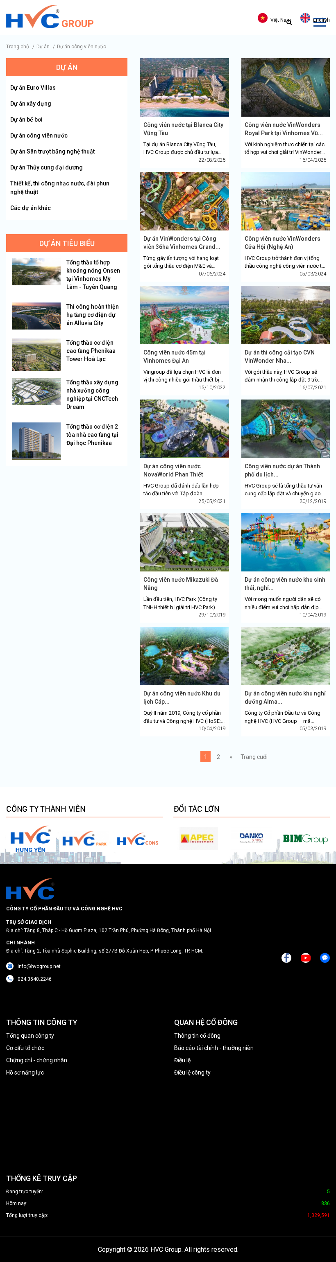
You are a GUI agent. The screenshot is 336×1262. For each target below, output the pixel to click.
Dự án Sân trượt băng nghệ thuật (52, 151)
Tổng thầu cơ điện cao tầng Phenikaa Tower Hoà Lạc (91, 350)
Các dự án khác (30, 208)
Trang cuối (254, 757)
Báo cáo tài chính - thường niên (214, 1048)
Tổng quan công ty (30, 1035)
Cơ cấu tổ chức (25, 1048)
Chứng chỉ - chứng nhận (36, 1060)
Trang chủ (17, 47)
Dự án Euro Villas (33, 87)
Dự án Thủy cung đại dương (46, 167)
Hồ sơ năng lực (25, 1072)
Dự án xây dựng (30, 103)
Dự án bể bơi (26, 119)
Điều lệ (182, 1060)
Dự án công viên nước (81, 47)
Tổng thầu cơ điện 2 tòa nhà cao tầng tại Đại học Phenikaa (92, 434)
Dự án (43, 47)
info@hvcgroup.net (39, 966)
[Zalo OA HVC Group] (325, 958)
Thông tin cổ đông (197, 1035)
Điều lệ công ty (192, 1072)
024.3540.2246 (35, 979)
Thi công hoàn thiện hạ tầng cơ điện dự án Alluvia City (92, 314)
